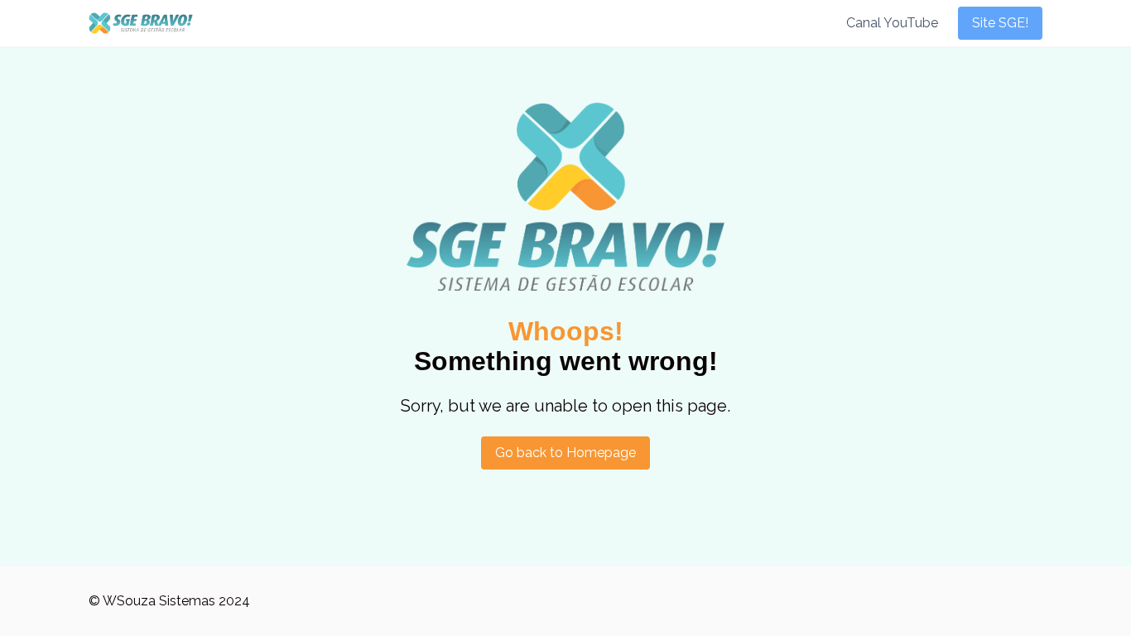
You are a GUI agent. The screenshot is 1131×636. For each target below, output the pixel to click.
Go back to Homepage (565, 452)
